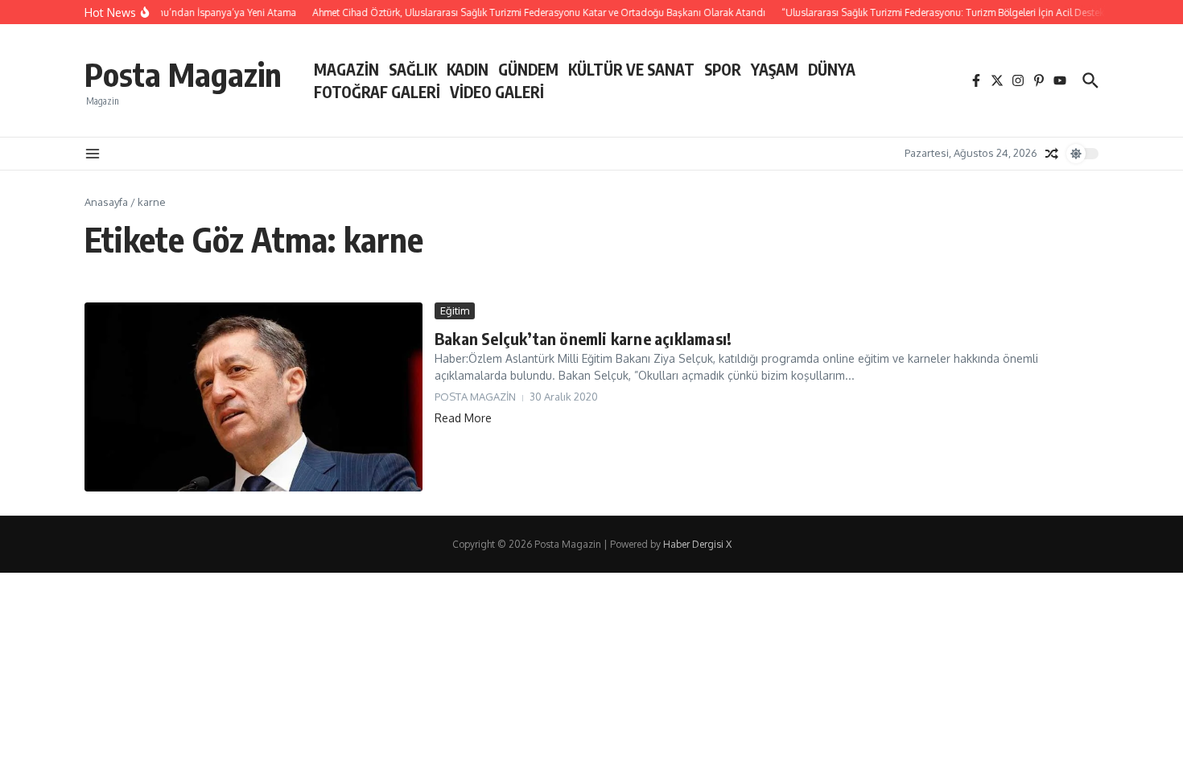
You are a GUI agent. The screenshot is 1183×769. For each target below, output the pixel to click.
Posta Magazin (183, 74)
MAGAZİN (346, 69)
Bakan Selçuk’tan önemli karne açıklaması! (583, 338)
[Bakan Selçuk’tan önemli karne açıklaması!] (253, 397)
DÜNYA (831, 69)
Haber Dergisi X (697, 544)
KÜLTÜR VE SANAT (631, 69)
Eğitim (454, 310)
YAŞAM (774, 69)
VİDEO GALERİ (497, 91)
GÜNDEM (528, 69)
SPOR (722, 69)
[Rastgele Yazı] (1051, 153)
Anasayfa (106, 201)
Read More (463, 418)
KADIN (467, 69)
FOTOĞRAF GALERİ (377, 91)
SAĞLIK (413, 69)
